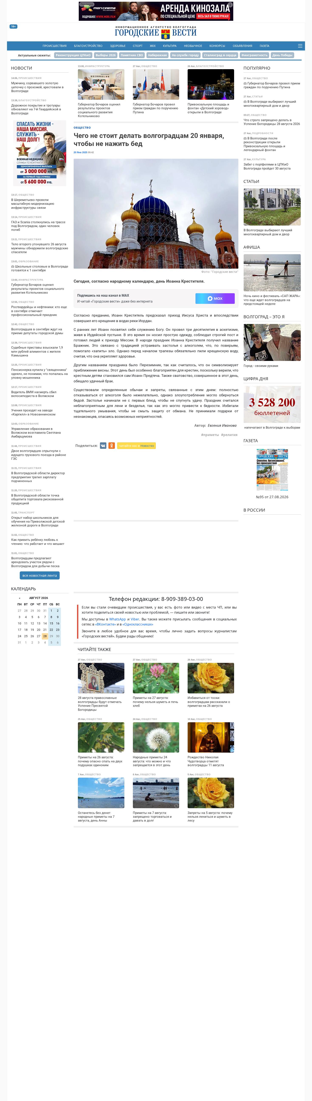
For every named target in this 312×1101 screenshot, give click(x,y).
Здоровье (117, 46)
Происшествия (55, 46)
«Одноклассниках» (137, 624)
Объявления (242, 46)
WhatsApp (118, 619)
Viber (135, 619)
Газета (264, 46)
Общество (82, 127)
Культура (170, 46)
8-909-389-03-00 (182, 599)
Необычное (193, 46)
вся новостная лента (39, 575)
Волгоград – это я (264, 317)
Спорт (137, 46)
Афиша (251, 247)
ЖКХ (153, 46)
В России (254, 510)
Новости (21, 68)
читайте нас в (136, 446)
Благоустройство (88, 46)
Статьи (251, 181)
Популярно (256, 68)
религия (230, 435)
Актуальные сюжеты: (34, 55)
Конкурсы (217, 46)
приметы (211, 435)
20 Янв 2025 (80, 152)
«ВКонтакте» (105, 624)
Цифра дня (255, 378)
